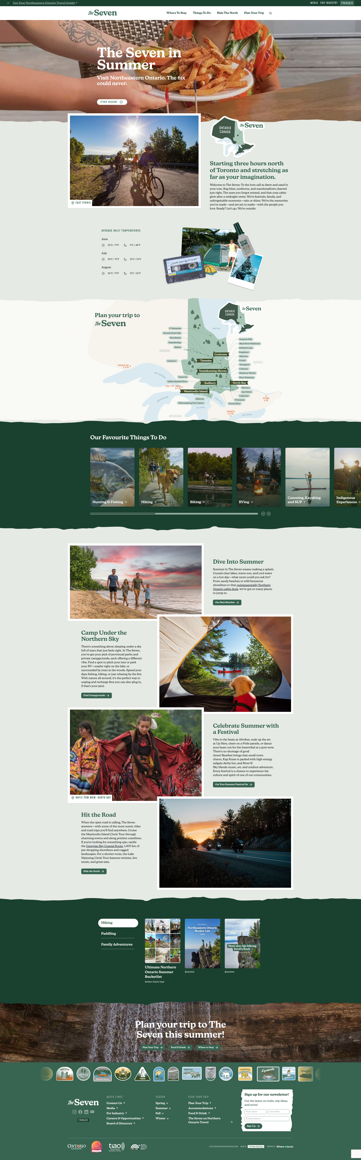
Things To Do (202, 13)
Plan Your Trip (254, 13)
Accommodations (200, 1108)
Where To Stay (177, 13)
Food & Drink (197, 1113)
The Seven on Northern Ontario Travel (204, 1120)
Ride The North (227, 13)
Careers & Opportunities (124, 1118)
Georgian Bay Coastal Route (104, 846)
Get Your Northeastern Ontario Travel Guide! (44, 3)
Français (347, 3)
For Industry (329, 3)
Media (314, 3)
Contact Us (114, 1103)
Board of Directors (119, 1123)
